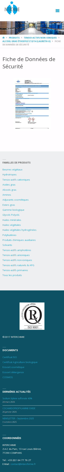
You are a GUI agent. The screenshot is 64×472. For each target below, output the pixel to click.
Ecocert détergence (13, 372)
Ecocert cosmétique (13, 367)
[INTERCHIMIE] (12, 8)
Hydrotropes (9, 174)
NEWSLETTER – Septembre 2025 (18, 418)
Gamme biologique (13, 209)
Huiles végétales (11, 225)
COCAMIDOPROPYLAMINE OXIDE (18, 408)
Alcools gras (9, 189)
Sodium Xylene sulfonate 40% (17, 398)
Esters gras (8, 204)
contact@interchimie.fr (23, 464)
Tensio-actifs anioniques (16, 255)
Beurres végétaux (12, 169)
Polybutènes (9, 235)
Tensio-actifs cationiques (16, 179)
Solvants (7, 245)
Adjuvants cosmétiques (15, 199)
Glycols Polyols (10, 214)
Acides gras (8, 184)
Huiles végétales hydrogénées (19, 229)
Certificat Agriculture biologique (20, 362)
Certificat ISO (9, 357)
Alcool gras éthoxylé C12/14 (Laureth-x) (26, 41)
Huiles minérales (11, 220)
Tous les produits (12, 275)
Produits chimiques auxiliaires (19, 240)
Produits (14, 37)
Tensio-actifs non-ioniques (40, 37)
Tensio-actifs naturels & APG (18, 265)
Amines (6, 194)
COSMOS (7, 377)
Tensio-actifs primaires (15, 270)
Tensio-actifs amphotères (16, 250)
